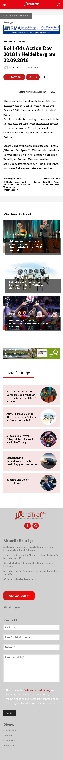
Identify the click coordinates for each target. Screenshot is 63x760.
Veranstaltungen (19, 15)
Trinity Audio (36, 92)
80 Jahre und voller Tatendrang (17, 481)
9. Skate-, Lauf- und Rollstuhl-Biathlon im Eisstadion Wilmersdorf (16, 185)
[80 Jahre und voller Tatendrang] (48, 483)
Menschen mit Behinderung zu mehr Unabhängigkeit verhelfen (22, 461)
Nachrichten (16, 235)
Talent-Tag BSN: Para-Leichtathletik (47, 183)
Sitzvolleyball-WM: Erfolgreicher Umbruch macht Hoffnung (28, 323)
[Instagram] (35, 526)
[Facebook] (27, 526)
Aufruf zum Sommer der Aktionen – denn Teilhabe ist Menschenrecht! (28, 285)
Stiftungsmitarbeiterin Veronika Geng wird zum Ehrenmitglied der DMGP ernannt (25, 245)
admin (17, 67)
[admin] (6, 68)
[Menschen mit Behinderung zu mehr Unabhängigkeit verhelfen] (48, 461)
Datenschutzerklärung (37, 690)
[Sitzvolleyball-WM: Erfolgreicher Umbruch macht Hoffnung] (31, 313)
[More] (44, 77)
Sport (11, 314)
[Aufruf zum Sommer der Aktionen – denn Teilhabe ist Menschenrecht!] (31, 274)
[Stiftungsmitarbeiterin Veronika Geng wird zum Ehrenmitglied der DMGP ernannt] (31, 236)
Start (5, 15)
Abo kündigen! (11, 607)
